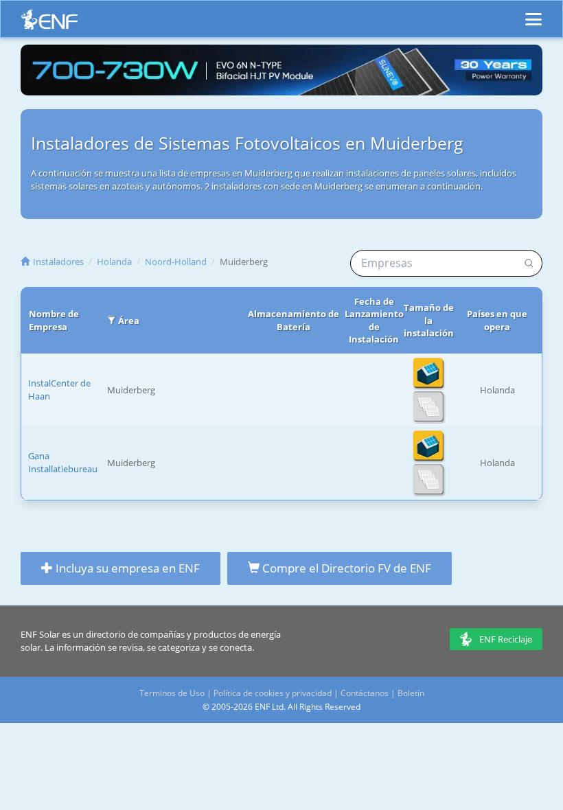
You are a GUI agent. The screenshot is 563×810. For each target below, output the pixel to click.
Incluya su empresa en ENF (126, 568)
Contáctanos (365, 693)
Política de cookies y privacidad (273, 693)
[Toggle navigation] (533, 13)
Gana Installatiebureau (62, 462)
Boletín (411, 693)
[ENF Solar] (49, 23)
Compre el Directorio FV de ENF (345, 568)
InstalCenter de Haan (59, 389)
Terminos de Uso (172, 693)
